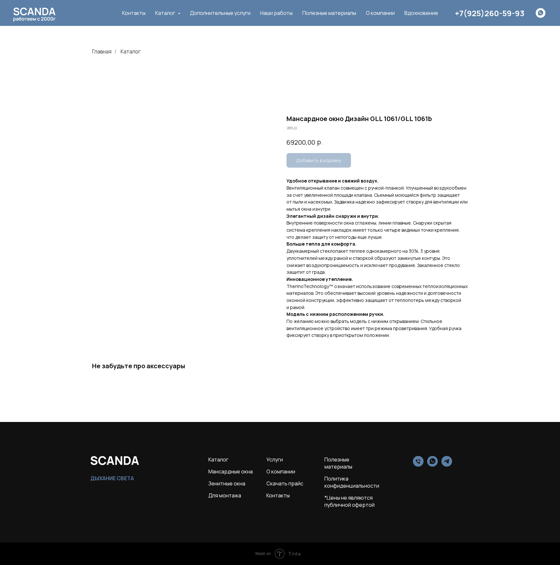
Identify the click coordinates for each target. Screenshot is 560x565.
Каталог (131, 52)
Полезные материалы (329, 13)
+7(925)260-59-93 (489, 13)
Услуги (274, 459)
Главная (101, 52)
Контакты (134, 13)
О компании (380, 13)
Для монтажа (224, 495)
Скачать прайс (284, 483)
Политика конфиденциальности (351, 482)
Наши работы (276, 13)
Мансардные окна (230, 471)
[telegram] (446, 465)
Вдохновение (421, 13)
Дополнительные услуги (220, 13)
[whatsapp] (540, 13)
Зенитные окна (226, 483)
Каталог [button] (165, 13)
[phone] (418, 465)
